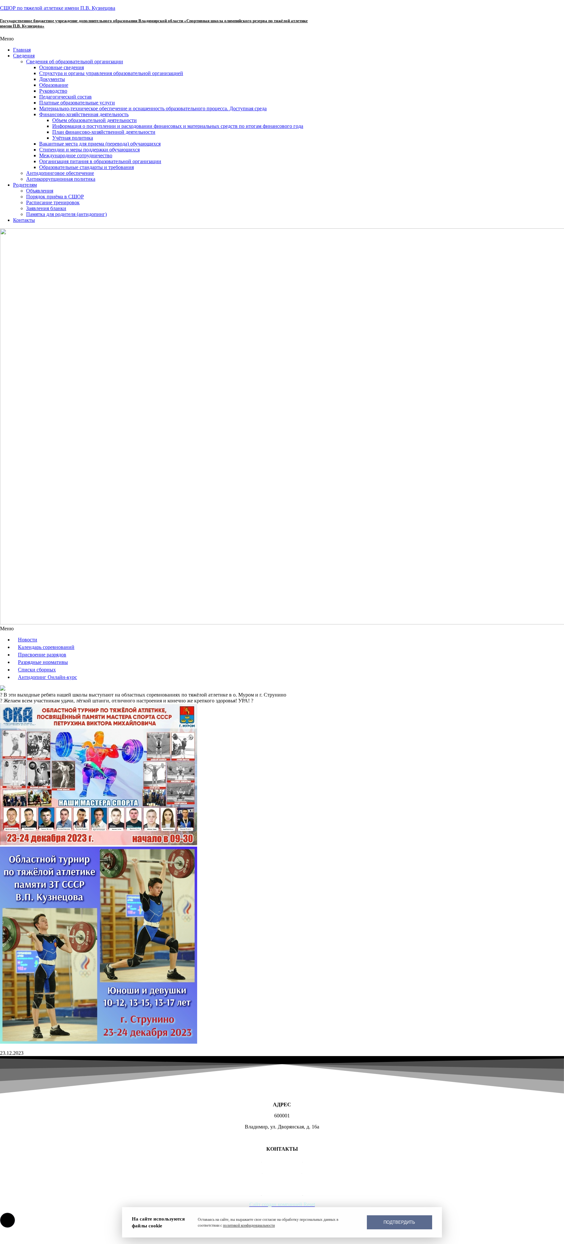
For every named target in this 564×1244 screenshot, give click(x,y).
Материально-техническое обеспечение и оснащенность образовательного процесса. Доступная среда (153, 108)
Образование (53, 85)
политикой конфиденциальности (249, 1225)
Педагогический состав (65, 97)
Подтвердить (399, 1222)
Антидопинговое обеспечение (60, 173)
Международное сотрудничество (75, 155)
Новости (27, 639)
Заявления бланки (46, 208)
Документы (52, 79)
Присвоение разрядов (42, 654)
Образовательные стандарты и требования (86, 167)
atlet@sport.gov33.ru (282, 1182)
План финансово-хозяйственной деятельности (103, 132)
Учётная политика (72, 138)
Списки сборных (37, 669)
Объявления (39, 190)
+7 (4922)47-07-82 (282, 1171)
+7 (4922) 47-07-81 (282, 1160)
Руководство (53, 91)
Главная (22, 50)
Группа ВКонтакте (282, 1193)
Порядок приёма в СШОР (55, 196)
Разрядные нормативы (43, 662)
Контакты (24, 220)
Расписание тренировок (53, 202)
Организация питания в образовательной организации (100, 161)
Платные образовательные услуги (77, 102)
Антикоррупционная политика (60, 179)
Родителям (25, 185)
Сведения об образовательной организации (74, 61)
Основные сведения (61, 67)
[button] (282, 39)
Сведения (24, 55)
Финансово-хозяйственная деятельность (84, 114)
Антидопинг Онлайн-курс (47, 677)
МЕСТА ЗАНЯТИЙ (282, 1138)
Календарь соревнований (46, 647)
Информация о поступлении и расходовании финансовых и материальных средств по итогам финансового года (177, 126)
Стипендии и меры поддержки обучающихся (89, 149)
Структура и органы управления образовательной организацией (111, 73)
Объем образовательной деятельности (94, 120)
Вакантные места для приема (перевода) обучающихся (100, 143)
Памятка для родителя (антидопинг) (66, 214)
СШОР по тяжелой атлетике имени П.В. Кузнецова (57, 8)
